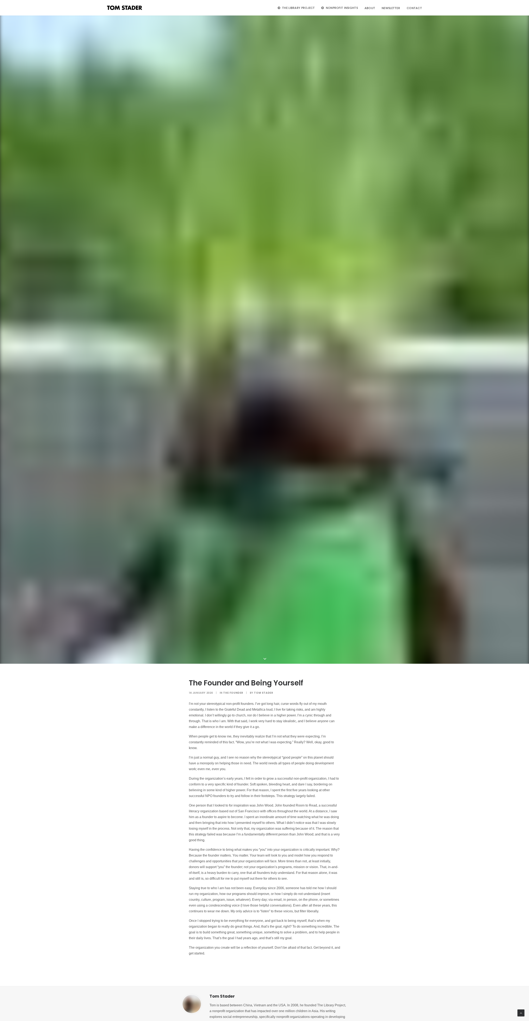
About (370, 8)
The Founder (233, 693)
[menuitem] (298, 7)
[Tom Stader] (124, 8)
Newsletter (391, 8)
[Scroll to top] (520, 1012)
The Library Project (298, 8)
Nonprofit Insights (342, 8)
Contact (414, 8)
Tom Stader (263, 693)
